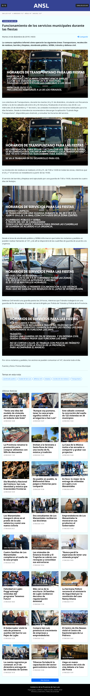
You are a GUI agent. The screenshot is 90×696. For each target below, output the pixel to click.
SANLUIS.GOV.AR (82, 5)
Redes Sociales (48, 690)
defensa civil (38, 379)
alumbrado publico (9, 379)
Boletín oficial (58, 690)
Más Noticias (45, 680)
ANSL (41, 5)
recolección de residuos (61, 379)
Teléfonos (40, 690)
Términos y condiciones (38, 691)
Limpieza (47, 379)
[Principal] (4, 5)
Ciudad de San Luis (25, 379)
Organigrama (32, 690)
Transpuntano (76, 379)
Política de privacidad (52, 691)
